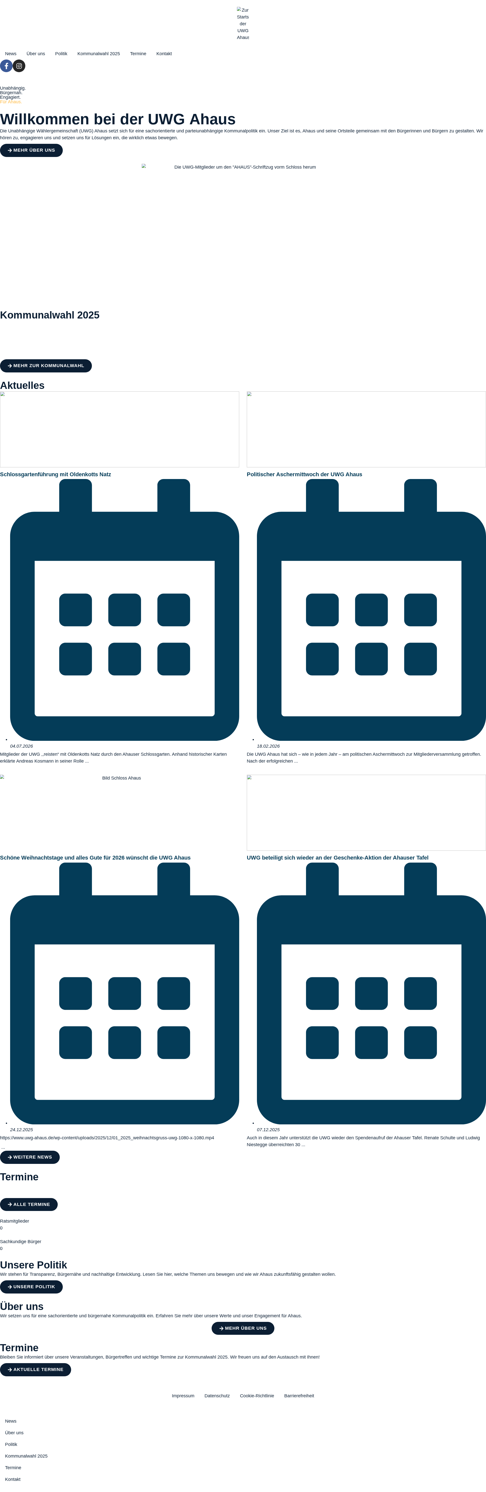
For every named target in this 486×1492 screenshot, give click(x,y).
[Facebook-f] (6, 65)
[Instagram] (19, 65)
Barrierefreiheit (299, 1395)
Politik (61, 53)
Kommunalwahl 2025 (98, 53)
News (10, 53)
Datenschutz (217, 1395)
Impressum (183, 1395)
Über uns (36, 53)
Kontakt (164, 53)
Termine (138, 53)
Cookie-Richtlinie (257, 1395)
